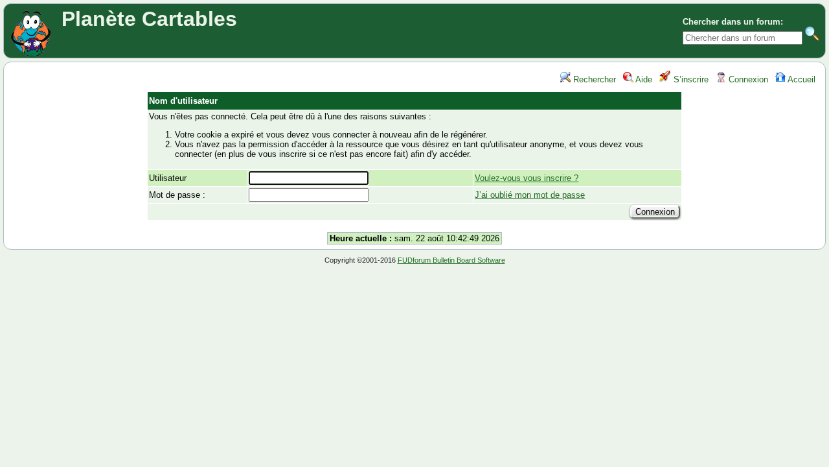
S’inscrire (690, 79)
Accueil (800, 79)
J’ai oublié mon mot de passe (530, 195)
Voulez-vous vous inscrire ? (526, 178)
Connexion (747, 79)
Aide (642, 79)
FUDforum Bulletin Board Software (451, 260)
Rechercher (593, 79)
